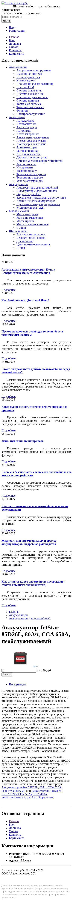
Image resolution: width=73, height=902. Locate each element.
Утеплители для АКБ (30, 207)
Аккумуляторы (18, 184)
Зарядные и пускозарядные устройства (41, 197)
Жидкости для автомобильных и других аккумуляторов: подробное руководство (28, 542)
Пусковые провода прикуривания (38, 204)
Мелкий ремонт (26, 170)
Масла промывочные (29, 217)
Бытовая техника (27, 150)
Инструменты (25, 167)
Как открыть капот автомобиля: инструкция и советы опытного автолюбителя (33, 583)
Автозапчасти (18, 67)
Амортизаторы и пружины (33, 70)
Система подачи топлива (32, 97)
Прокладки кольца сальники (34, 83)
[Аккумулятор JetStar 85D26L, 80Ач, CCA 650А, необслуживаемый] (20, 666)
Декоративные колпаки (31, 237)
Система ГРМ (25, 87)
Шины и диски (18, 231)
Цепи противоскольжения (33, 244)
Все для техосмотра (28, 154)
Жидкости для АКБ (28, 194)
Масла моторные (27, 214)
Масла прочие (25, 221)
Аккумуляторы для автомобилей (37, 187)
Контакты (15, 50)
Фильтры (22, 110)
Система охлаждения (29, 93)
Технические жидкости (31, 174)
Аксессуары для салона (31, 144)
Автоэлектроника (27, 134)
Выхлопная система (29, 73)
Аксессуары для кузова (31, 140)
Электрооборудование (30, 113)
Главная (14, 36)
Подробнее (8, 289)
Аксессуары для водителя (32, 137)
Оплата (13, 47)
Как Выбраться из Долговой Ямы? (25, 300)
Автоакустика (25, 120)
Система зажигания (29, 90)
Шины (20, 247)
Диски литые (24, 241)
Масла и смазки (19, 211)
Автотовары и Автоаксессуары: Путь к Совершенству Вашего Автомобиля (28, 271)
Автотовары (17, 117)
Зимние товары (26, 164)
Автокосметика (26, 124)
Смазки (21, 227)
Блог (12, 40)
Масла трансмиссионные (32, 224)
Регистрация (17, 30)
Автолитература (26, 127)
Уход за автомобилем (29, 180)
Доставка (15, 43)
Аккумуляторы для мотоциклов (36, 190)
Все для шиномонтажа (30, 234)
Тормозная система (28, 103)
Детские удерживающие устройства (39, 160)
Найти (6, 20)
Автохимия (23, 130)
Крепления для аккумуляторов (35, 200)
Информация (17, 684)
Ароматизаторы (26, 147)
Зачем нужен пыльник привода (22, 441)
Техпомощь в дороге (29, 177)
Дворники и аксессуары (31, 157)
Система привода (27, 100)
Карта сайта (16, 53)
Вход (12, 27)
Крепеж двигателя (28, 77)
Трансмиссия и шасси (30, 107)
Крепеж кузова (26, 80)
